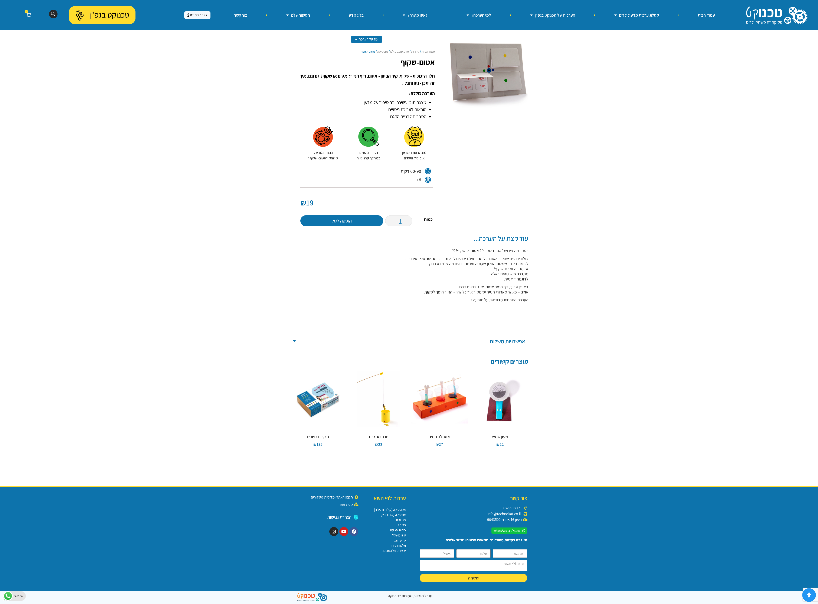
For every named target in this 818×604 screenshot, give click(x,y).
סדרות (415, 51)
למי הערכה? (481, 15)
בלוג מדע (356, 15)
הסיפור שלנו (300, 15)
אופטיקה (382, 51)
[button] (409, 341)
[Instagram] (333, 531)
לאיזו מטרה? (418, 15)
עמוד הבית (706, 15)
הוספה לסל (342, 221)
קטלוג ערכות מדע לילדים (639, 15)
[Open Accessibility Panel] (809, 595)
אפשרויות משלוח (507, 341)
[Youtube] (343, 531)
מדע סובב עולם (399, 51)
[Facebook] (353, 531)
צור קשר (240, 15)
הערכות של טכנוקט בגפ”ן (555, 15)
